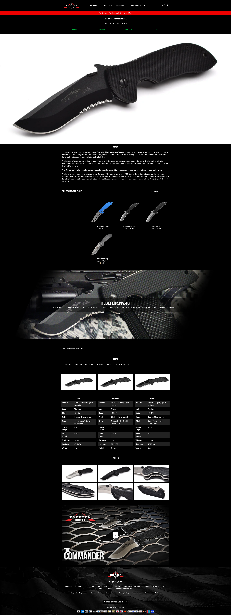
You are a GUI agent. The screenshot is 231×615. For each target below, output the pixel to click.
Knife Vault (107, 586)
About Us (68, 586)
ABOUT (75, 29)
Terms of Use (137, 593)
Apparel (107, 5)
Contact (110, 589)
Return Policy (110, 593)
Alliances (156, 586)
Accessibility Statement (153, 593)
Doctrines (135, 5)
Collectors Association (132, 586)
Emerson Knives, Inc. (117, 607)
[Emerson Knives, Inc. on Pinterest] (115, 582)
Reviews (118, 586)
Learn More (128, 13)
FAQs (101, 589)
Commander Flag (102, 259)
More (146, 5)
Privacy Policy (124, 593)
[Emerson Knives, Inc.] (72, 5)
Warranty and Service (124, 589)
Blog (164, 586)
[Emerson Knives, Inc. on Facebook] (110, 582)
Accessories (121, 5)
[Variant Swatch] (100, 263)
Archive (146, 586)
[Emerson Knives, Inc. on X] (118, 582)
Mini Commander (129, 226)
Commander (156, 226)
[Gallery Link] (79, 473)
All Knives (94, 5)
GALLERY (129, 29)
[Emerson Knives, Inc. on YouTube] (121, 582)
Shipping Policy (96, 593)
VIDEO (156, 29)
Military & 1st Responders (78, 593)
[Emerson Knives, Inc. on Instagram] (113, 582)
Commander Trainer (102, 226)
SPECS (102, 29)
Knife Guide (96, 586)
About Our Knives (81, 586)
